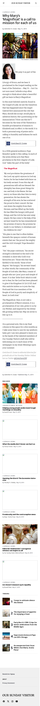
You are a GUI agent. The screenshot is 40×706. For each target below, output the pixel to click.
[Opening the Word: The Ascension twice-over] (20, 464)
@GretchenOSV (20, 358)
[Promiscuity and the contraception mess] (20, 500)
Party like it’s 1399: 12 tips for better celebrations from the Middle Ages (25, 624)
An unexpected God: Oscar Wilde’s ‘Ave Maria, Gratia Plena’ (24, 647)
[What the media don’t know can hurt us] (20, 429)
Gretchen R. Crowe (19, 143)
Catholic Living (9, 12)
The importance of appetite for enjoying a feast (25, 613)
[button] (3, 3)
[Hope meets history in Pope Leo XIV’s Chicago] (6, 636)
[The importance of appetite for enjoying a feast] (6, 613)
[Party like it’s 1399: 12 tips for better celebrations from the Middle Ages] (6, 624)
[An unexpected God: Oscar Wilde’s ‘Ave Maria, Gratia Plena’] (6, 647)
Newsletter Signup (8, 674)
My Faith (19, 405)
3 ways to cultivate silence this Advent (24, 601)
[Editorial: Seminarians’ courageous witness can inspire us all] (20, 534)
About (4, 679)
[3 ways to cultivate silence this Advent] (6, 601)
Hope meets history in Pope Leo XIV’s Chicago (25, 636)
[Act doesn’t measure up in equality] (20, 570)
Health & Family (9, 405)
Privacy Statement (8, 683)
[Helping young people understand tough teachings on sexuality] (20, 393)
